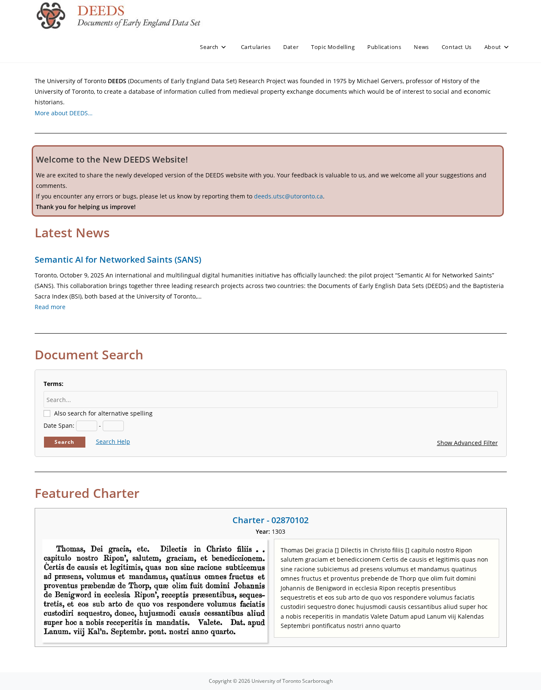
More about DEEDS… (64, 113)
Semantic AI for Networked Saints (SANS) (118, 259)
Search (64, 442)
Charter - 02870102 (270, 520)
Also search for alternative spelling (103, 413)
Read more (50, 307)
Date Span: (59, 425)
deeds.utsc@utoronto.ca (288, 196)
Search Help (113, 441)
